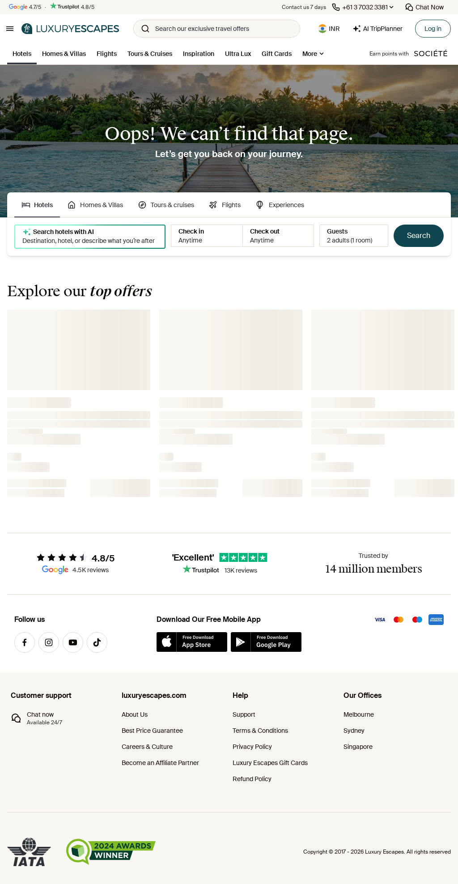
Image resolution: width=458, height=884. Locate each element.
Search (418, 235)
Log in (432, 29)
